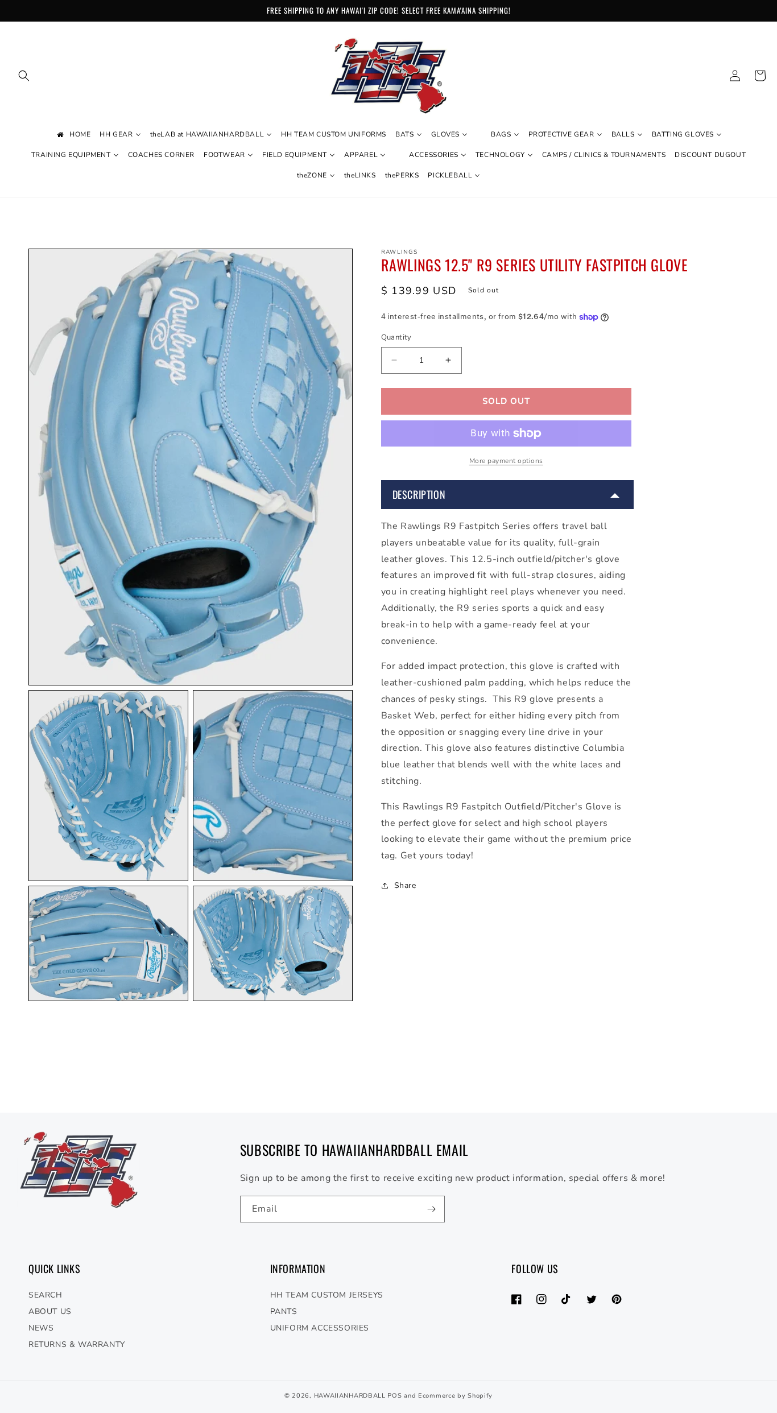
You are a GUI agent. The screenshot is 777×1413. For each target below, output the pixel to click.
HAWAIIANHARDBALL (350, 1395)
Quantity (396, 337)
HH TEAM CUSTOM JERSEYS (326, 1295)
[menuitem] (73, 135)
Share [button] (405, 885)
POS (394, 1395)
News (40, 1328)
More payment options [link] (506, 460)
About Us (50, 1311)
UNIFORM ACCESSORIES (319, 1328)
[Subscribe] (431, 1209)
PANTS (283, 1311)
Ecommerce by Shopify (455, 1395)
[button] (23, 75)
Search (45, 1295)
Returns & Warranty (76, 1344)
